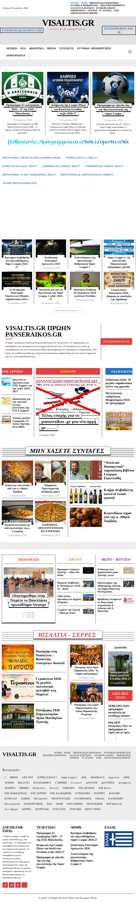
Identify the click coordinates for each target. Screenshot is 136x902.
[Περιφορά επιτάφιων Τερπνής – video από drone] (88, 570)
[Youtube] (24, 885)
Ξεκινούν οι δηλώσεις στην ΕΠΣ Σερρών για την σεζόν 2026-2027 (22, 385)
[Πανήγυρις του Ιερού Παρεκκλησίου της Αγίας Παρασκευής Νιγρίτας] (86, 693)
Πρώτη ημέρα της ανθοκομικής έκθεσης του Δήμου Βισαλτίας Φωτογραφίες (109, 587)
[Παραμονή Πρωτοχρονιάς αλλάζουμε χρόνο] (50, 473)
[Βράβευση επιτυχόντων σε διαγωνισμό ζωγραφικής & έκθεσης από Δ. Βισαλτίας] (128, 600)
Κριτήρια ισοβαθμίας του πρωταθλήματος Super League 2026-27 (83, 836)
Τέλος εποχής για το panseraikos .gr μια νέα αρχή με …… (68, 421)
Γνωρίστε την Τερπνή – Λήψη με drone (68, 611)
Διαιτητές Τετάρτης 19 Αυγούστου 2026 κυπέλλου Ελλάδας (84, 292)
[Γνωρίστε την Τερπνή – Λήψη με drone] (88, 611)
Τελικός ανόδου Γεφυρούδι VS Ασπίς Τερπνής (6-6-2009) (21, 422)
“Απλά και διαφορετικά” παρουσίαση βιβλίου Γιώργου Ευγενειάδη (119, 470)
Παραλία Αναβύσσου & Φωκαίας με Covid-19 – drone (69, 585)
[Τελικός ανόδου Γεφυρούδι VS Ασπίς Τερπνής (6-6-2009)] (6, 420)
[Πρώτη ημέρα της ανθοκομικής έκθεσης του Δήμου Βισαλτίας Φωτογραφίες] (128, 584)
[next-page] (9, 436)
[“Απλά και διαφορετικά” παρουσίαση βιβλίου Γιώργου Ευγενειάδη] (86, 470)
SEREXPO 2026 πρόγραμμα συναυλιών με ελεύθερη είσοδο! (119, 710)
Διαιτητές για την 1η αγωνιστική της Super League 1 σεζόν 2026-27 (51, 294)
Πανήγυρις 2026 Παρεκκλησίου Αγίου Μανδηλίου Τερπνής (49, 716)
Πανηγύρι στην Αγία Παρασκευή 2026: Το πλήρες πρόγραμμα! (86, 670)
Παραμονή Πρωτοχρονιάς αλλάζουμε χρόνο (50, 488)
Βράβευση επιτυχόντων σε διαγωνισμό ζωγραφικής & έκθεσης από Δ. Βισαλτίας (110, 605)
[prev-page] (4, 436)
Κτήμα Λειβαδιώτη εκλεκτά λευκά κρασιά (118, 494)
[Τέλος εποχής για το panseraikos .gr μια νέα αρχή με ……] (68, 396)
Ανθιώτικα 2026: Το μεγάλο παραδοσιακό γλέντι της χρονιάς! (119, 383)
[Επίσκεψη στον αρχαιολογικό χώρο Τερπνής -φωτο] (128, 570)
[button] (130, 51)
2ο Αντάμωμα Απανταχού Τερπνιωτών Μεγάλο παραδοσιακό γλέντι (17, 294)
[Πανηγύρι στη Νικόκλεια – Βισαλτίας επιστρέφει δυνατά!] (18, 657)
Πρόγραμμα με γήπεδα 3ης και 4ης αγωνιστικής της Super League (113, 109)
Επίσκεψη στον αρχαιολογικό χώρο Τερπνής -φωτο (108, 572)
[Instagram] (11, 885)
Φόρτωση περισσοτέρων (66, 310)
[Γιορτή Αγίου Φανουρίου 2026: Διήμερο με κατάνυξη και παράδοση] (119, 281)
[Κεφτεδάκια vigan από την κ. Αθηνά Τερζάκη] (86, 517)
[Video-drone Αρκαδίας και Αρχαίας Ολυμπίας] (88, 597)
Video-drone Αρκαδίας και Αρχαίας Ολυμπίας (69, 599)
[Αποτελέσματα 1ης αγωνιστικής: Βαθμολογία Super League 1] (85, 248)
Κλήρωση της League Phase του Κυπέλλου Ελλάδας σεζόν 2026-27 (69, 109)
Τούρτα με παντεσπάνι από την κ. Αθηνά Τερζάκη (17, 488)
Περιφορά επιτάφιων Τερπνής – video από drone (68, 572)
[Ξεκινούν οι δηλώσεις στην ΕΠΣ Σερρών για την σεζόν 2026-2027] (6, 381)
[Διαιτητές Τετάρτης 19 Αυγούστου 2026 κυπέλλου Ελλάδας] (85, 281)
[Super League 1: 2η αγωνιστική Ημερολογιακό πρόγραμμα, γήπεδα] (119, 248)
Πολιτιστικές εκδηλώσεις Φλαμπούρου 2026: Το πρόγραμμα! (118, 398)
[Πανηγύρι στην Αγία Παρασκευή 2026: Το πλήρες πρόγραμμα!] (86, 656)
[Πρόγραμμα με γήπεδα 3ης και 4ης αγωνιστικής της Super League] (113, 88)
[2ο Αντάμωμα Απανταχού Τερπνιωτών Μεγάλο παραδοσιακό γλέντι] (17, 281)
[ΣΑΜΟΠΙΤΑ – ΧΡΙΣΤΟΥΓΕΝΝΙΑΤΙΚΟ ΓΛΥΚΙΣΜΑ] (50, 512)
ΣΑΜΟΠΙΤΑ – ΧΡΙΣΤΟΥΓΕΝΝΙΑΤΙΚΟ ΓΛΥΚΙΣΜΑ (50, 528)
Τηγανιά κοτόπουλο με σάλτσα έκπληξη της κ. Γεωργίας (17, 528)
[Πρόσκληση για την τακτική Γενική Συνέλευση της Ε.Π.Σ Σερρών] (6, 401)
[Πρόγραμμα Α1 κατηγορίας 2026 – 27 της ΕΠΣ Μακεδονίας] (22, 88)
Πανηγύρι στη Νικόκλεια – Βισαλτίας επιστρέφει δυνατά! (50, 657)
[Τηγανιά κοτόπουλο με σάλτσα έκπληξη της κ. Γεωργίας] (17, 512)
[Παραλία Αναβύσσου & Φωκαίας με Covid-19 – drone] (88, 584)
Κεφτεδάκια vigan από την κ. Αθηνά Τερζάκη (117, 517)
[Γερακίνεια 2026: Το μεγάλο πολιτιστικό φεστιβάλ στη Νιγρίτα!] (18, 687)
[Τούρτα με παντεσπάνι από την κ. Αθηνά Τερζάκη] (17, 473)
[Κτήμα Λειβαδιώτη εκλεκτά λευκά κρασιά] (86, 494)
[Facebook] (5, 885)
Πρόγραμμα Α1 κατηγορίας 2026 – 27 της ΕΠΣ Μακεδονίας (22, 109)
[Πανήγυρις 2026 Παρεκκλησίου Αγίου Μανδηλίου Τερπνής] (18, 716)
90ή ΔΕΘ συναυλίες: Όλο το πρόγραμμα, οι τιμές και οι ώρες (120, 727)
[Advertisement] (68, 215)
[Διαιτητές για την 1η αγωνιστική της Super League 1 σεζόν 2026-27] (51, 281)
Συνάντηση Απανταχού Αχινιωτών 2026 (50, 260)
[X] (18, 885)
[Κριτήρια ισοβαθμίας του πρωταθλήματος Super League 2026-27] (17, 248)
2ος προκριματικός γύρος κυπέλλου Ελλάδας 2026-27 (120, 673)
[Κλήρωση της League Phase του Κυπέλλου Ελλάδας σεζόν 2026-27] (68, 88)
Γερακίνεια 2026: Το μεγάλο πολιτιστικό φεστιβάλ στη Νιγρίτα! (49, 686)
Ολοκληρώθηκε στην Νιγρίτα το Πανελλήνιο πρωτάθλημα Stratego (28, 600)
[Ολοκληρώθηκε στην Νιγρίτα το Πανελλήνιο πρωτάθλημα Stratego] (28, 582)
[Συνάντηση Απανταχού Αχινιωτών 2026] (51, 248)
